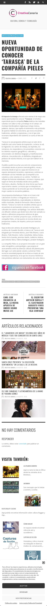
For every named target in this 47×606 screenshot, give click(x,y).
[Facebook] (25, 2)
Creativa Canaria (10, 338)
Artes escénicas (8, 35)
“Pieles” (37, 282)
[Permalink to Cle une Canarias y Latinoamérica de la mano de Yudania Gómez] (23, 408)
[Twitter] (34, 2)
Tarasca (31, 282)
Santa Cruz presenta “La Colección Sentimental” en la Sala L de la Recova (19, 363)
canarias (5, 282)
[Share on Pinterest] (43, 78)
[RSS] (29, 2)
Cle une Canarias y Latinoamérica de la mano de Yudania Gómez (22, 392)
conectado (23, 444)
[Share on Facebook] (31, 78)
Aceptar (23, 586)
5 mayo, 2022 (22, 78)
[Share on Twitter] (35, 78)
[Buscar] (4, 2)
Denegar (23, 592)
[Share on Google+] (39, 78)
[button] (43, 563)
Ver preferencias (23, 598)
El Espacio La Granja (21, 282)
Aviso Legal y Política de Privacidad (30, 603)
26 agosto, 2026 (21, 338)
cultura (11, 282)
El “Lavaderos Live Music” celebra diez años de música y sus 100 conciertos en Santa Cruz (23, 334)
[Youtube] (38, 2)
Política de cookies (11, 603)
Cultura (19, 35)
